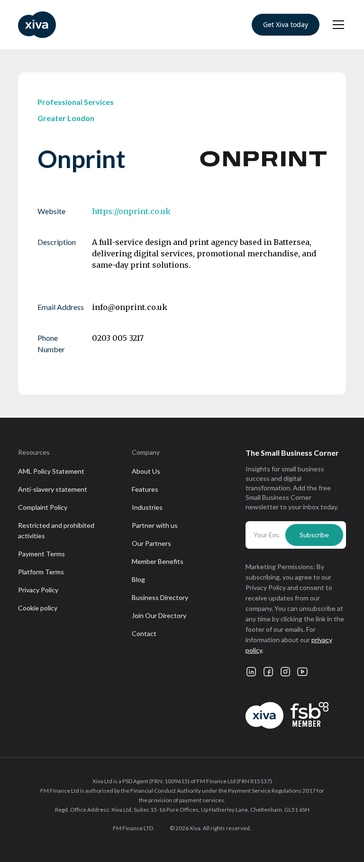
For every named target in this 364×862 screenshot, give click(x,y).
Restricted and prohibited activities (56, 530)
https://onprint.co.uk (131, 211)
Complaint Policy (42, 507)
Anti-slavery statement (52, 489)
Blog (138, 579)
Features (145, 489)
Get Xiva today (285, 24)
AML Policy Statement (51, 471)
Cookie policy (37, 608)
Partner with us (155, 525)
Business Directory (160, 597)
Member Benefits (157, 561)
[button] (336, 24)
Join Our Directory (159, 615)
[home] (37, 24)
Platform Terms (41, 572)
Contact (144, 633)
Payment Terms (41, 554)
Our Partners (151, 543)
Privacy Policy (38, 590)
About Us (146, 471)
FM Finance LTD (133, 828)
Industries (147, 507)
